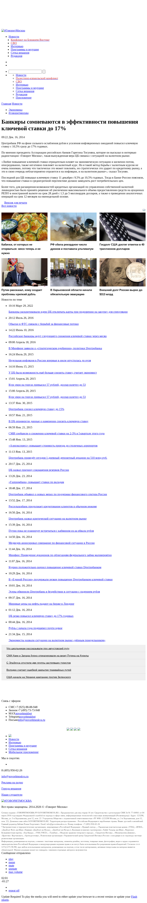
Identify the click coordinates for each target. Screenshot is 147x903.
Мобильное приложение (24, 752)
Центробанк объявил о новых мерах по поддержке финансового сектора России (58, 494)
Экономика (15, 109)
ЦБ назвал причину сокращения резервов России (39, 469)
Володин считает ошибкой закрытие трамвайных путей (38, 669)
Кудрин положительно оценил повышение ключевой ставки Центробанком (55, 567)
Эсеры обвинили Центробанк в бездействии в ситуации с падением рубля (54, 591)
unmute (13, 868)
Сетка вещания (20, 52)
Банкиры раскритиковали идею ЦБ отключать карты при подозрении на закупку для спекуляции (68, 311)
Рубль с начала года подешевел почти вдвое (35, 628)
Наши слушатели (11, 794)
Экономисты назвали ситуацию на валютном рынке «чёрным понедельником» (57, 640)
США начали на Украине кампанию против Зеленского (38, 677)
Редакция (16, 55)
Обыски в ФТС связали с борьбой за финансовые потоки (44, 323)
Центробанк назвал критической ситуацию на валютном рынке (48, 518)
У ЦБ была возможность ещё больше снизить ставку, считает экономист (53, 372)
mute (11, 865)
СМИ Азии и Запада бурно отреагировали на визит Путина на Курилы (47, 655)
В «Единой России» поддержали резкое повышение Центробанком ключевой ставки (61, 579)
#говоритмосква (19, 113)
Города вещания (11, 788)
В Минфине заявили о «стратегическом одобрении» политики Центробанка (55, 348)
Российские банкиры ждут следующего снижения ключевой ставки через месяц (58, 336)
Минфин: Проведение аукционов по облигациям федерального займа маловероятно (60, 555)
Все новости (9, 205)
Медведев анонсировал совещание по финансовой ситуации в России (52, 542)
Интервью (17, 46)
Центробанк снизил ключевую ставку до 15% (36, 409)
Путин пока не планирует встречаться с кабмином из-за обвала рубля (51, 530)
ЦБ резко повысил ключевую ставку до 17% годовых (41, 615)
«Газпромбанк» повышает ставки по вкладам (36, 482)
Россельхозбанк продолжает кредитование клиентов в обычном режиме (53, 506)
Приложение (24, 97)
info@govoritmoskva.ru (31, 719)
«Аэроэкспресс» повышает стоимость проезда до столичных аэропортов (53, 445)
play (11, 859)
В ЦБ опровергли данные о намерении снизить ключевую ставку (48, 421)
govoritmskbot (23, 713)
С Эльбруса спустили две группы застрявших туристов (38, 662)
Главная (6, 103)
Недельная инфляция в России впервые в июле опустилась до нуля (50, 360)
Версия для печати (15, 202)
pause (12, 862)
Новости (14, 36)
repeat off (14, 890)
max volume (16, 871)
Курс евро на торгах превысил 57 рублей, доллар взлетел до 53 (47, 384)
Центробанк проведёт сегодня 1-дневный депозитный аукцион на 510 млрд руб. (58, 457)
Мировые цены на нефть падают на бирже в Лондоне (41, 603)
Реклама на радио (12, 782)
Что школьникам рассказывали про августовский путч (37, 648)
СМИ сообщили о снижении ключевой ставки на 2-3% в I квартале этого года (57, 433)
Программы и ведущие (25, 49)
